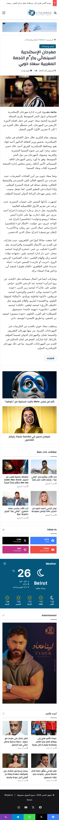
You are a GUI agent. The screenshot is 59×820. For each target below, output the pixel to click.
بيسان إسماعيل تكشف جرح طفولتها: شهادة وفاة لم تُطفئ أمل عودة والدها (16, 774)
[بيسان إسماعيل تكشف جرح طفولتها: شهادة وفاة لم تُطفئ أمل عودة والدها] (15, 761)
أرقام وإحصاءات (31, 39)
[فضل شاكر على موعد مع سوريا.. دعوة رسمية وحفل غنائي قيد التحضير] (15, 728)
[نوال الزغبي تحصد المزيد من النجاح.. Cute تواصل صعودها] (44, 498)
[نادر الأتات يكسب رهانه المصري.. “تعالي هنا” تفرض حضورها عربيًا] (15, 498)
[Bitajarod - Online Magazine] (39, 12)
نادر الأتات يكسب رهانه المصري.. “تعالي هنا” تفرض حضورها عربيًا (16, 511)
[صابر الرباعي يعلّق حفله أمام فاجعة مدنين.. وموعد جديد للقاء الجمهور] (44, 761)
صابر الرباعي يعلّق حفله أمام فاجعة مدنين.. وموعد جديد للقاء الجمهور (44, 774)
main (50, 358)
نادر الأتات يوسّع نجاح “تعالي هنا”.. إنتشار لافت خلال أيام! (44, 478)
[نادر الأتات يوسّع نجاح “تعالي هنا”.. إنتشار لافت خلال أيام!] (44, 467)
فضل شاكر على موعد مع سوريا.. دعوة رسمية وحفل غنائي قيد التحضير (16, 741)
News (42, 39)
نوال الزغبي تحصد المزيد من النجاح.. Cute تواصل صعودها (44, 510)
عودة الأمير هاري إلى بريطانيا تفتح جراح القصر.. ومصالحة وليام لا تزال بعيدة (44, 741)
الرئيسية (50, 39)
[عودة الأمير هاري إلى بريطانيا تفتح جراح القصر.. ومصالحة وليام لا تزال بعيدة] (44, 728)
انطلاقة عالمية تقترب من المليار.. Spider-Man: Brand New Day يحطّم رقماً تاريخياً (16, 480)
